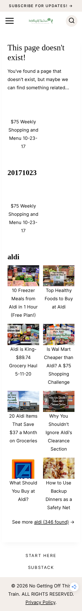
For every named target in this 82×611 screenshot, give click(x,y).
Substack (41, 567)
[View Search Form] (71, 21)
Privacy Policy (40, 602)
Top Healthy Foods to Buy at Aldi (59, 299)
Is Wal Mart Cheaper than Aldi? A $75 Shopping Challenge (58, 365)
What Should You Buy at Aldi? (23, 491)
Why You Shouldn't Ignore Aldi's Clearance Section (59, 432)
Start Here (41, 555)
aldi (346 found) (51, 522)
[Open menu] (10, 21)
